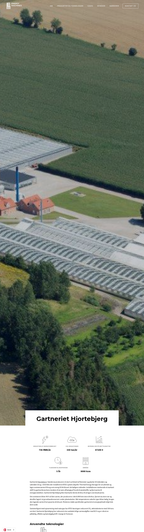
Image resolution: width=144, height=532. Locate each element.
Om (51, 6)
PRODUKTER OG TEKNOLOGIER (70, 6)
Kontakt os (130, 6)
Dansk (9, 530)
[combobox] (9, 530)
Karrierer (114, 6)
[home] (14, 6)
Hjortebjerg (42, 482)
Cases (90, 6)
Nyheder (101, 6)
